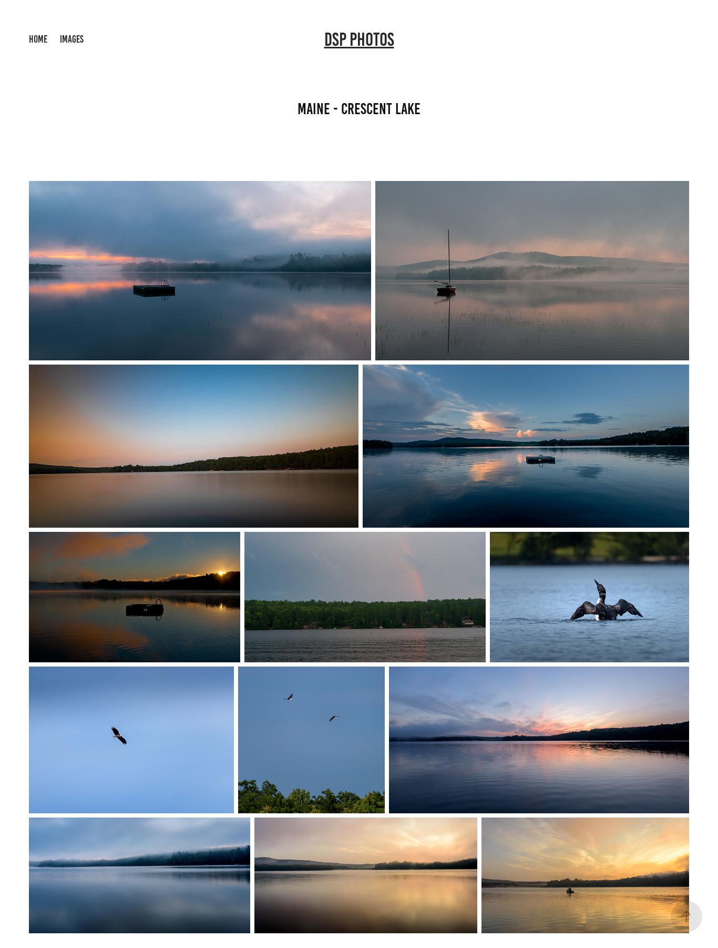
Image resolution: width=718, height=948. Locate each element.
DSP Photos (359, 39)
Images (72, 39)
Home (38, 39)
